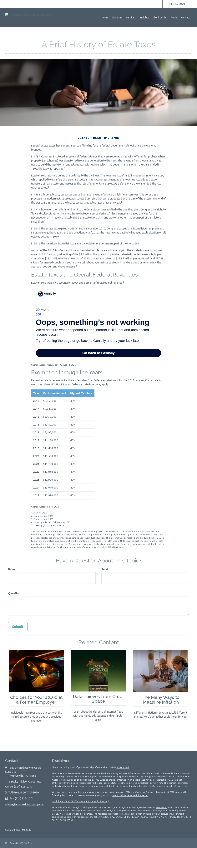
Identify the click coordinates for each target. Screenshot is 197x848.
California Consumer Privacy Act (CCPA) (154, 792)
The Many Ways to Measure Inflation (160, 700)
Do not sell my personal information (130, 795)
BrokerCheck (123, 767)
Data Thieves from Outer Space (98, 699)
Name (12, 569)
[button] (117, 17)
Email (105, 569)
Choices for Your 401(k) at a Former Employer (36, 700)
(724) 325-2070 (175, 3)
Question (14, 593)
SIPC (165, 807)
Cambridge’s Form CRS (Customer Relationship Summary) (80, 801)
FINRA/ (159, 807)
